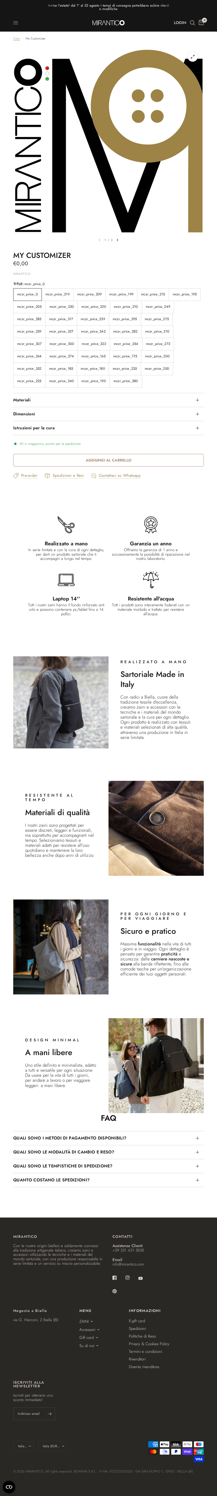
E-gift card (137, 1321)
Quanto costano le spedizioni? (51, 1180)
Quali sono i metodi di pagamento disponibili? (69, 1138)
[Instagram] (131, 1277)
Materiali (21, 400)
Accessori (87, 1330)
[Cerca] (192, 22)
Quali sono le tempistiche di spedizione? (63, 1166)
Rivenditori (137, 1359)
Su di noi (86, 1346)
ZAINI (84, 1321)
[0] (200, 22)
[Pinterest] (118, 1291)
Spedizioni (137, 1328)
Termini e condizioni (145, 1351)
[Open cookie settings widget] (9, 1487)
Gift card (86, 1337)
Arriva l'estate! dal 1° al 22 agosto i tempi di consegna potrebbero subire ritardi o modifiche (108, 7)
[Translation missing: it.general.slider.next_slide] (117, 239)
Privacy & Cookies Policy (149, 1344)
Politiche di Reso (142, 1336)
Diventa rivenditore (144, 1367)
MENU (85, 1310)
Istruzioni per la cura (34, 428)
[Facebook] (118, 1277)
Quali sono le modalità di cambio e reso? (64, 1152)
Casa (16, 38)
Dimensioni (24, 414)
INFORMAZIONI (145, 1310)
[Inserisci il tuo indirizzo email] (49, 1413)
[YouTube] (144, 1278)
